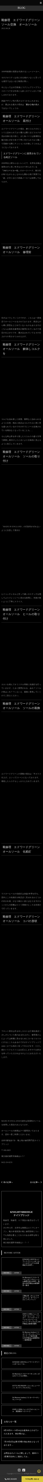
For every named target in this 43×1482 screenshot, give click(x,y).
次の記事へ (34, 1182)
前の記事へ (8, 1182)
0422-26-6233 (12, 1479)
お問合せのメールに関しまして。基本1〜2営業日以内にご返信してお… (21, 1455)
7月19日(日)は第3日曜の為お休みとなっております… (21, 1443)
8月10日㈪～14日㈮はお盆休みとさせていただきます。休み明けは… (21, 1432)
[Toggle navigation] (41, 3)
